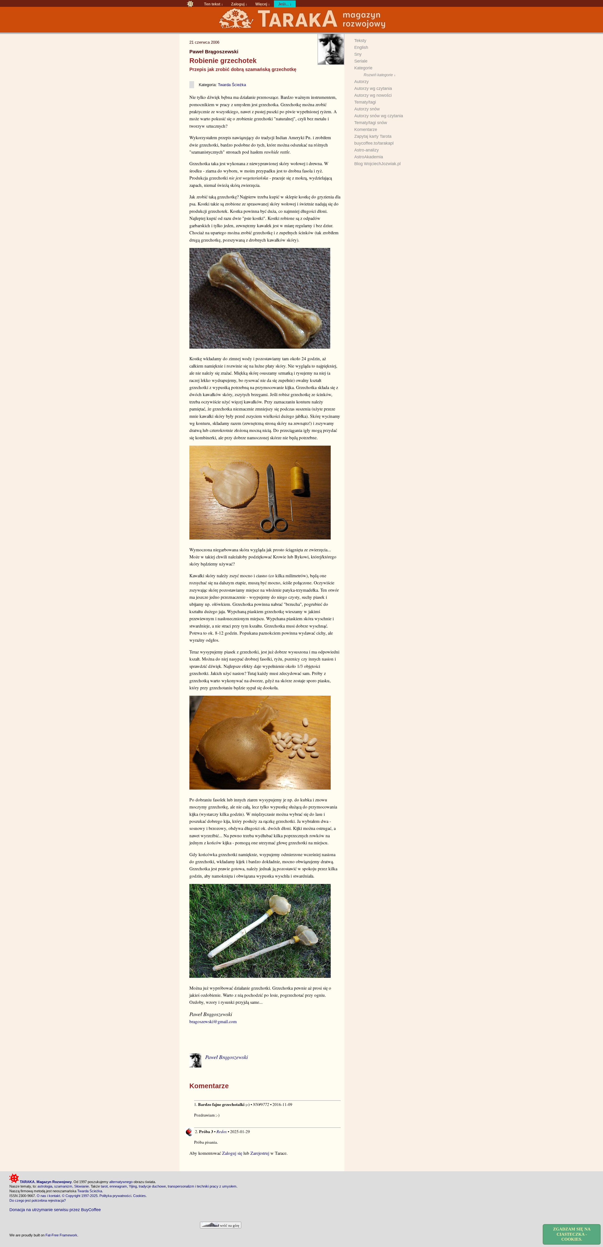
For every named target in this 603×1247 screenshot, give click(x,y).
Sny (358, 54)
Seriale (360, 61)
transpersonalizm (181, 1186)
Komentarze (365, 129)
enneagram (118, 1186)
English (361, 47)
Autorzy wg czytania (373, 88)
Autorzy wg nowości (373, 95)
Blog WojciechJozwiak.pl (377, 163)
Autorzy (361, 81)
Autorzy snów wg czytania (378, 115)
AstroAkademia (368, 157)
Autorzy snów (367, 109)
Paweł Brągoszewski (213, 51)
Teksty (360, 40)
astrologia (44, 1186)
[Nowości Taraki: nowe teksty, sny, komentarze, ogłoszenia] (190, 4)
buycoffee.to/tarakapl (374, 143)
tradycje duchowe (152, 1186)
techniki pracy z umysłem (216, 1186)
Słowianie (81, 1186)
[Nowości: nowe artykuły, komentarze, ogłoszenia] (301, 29)
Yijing (133, 1186)
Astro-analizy (366, 150)
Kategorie (363, 68)
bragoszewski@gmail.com (213, 1021)
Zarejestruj (259, 1153)
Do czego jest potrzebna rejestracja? (37, 1200)
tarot (104, 1186)
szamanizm (63, 1186)
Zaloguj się (232, 1153)
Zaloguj (237, 4)
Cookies (139, 1196)
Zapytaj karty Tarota (372, 136)
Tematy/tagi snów (370, 122)
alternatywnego (121, 1182)
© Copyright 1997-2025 (80, 1196)
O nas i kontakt (48, 1196)
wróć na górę (229, 1225)
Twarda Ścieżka (232, 84)
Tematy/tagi (365, 102)
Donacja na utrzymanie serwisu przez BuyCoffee (55, 1209)
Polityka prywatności (115, 1196)
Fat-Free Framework (61, 1235)
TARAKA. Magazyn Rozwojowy (45, 1182)
